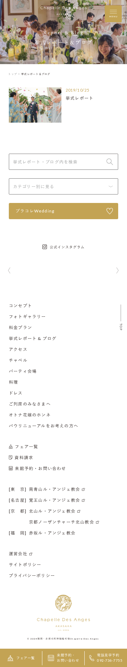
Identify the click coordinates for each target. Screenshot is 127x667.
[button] (9, 270)
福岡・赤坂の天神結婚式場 (53, 638)
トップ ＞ (14, 74)
